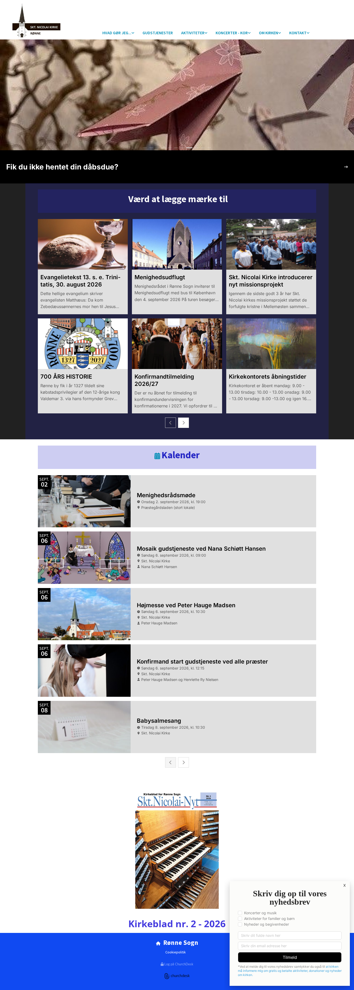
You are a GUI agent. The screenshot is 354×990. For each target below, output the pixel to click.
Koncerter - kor (232, 32)
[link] (118, 33)
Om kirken (268, 32)
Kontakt (298, 32)
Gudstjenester (158, 32)
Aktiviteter (192, 32)
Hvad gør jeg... (116, 32)
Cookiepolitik (175, 952)
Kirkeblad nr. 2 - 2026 (177, 923)
